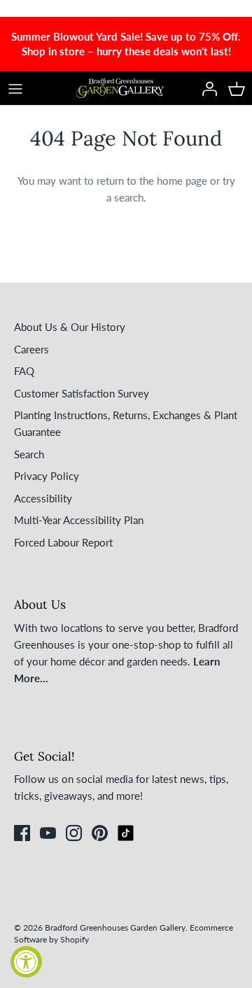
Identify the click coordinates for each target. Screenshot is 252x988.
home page (182, 180)
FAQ (24, 371)
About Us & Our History (69, 326)
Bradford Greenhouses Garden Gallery (115, 927)
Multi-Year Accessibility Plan (79, 520)
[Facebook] (22, 833)
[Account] (205, 88)
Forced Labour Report (63, 542)
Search (29, 454)
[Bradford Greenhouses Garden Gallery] (120, 88)
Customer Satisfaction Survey (81, 393)
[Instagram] (74, 833)
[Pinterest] (100, 833)
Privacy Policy (46, 476)
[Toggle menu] (15, 88)
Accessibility (43, 498)
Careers (31, 349)
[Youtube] (48, 833)
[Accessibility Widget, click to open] (26, 962)
